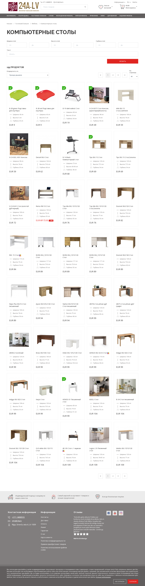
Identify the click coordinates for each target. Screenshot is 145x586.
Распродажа (23, 15)
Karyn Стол (40, 399)
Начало (9, 24)
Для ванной (112, 15)
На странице (132, 71)
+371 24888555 (47, 2)
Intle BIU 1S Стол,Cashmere (122, 109)
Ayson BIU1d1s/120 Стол (45, 304)
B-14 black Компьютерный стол (71, 158)
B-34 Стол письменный (125, 399)
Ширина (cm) (11, 41)
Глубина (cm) (100, 41)
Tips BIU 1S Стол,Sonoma (126, 157)
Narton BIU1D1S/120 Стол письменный (70, 305)
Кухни (51, 15)
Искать (122, 61)
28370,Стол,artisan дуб (98, 304)
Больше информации (103, 577)
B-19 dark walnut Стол (71, 108)
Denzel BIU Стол (42, 157)
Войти (135, 2)
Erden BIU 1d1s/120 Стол (72, 353)
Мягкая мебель (81, 15)
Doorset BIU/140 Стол (124, 255)
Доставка (44, 520)
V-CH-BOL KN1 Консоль (18, 157)
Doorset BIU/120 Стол (124, 206)
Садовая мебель (125, 15)
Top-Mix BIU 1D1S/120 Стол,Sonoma (97, 207)
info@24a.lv (59, 2)
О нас (43, 534)
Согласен (133, 582)
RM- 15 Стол (14, 255)
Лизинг (43, 527)
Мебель (34, 24)
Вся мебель (11, 15)
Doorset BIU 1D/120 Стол (19, 448)
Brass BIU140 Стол (43, 353)
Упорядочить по (12, 71)
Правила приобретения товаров (53, 544)
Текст (9, 50)
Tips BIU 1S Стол (95, 157)
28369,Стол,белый (16, 353)
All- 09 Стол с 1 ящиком (72, 448)
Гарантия (44, 531)
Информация (119, 2)
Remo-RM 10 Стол (43, 206)
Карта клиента (46, 537)
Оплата (44, 524)
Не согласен (119, 582)
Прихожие (94, 15)
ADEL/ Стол (93, 399)
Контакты (44, 517)
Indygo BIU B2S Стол (124, 353)
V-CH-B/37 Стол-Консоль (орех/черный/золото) (99, 109)
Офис (103, 15)
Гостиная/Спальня (38, 15)
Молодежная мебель (64, 15)
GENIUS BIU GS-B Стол (98, 353)
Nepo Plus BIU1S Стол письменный (17, 305)
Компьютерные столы (49, 24)
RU (128, 2)
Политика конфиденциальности (53, 541)
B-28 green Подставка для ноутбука (17, 109)
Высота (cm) (55, 41)
